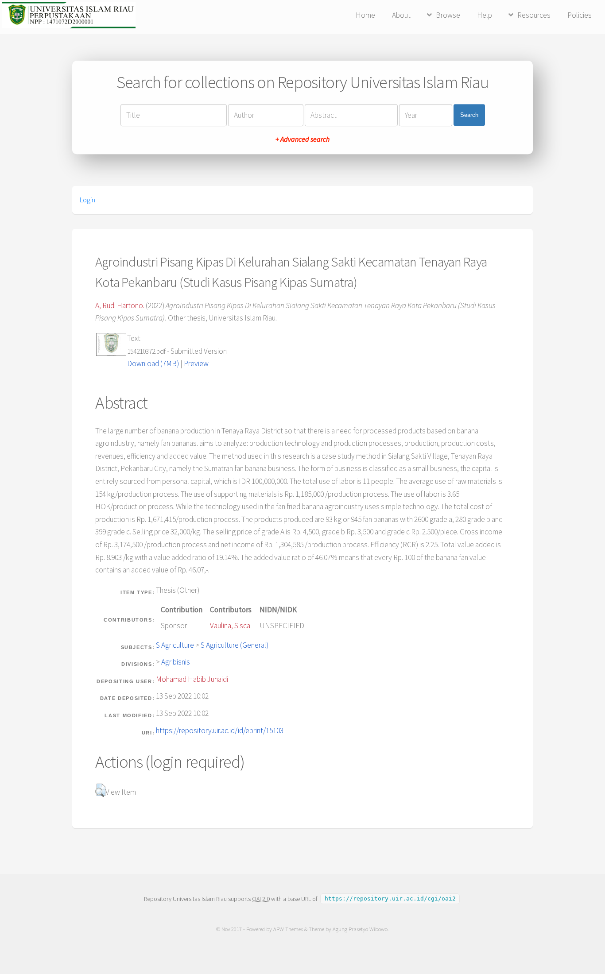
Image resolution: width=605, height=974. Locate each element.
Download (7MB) (153, 363)
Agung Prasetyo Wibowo (360, 929)
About (401, 15)
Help (484, 15)
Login (87, 199)
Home (365, 15)
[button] (100, 790)
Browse (448, 15)
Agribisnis (175, 662)
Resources (534, 15)
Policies (579, 15)
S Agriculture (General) (234, 645)
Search (469, 115)
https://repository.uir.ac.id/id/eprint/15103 (219, 730)
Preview (196, 363)
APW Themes (288, 929)
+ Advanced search (302, 139)
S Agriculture (175, 645)
